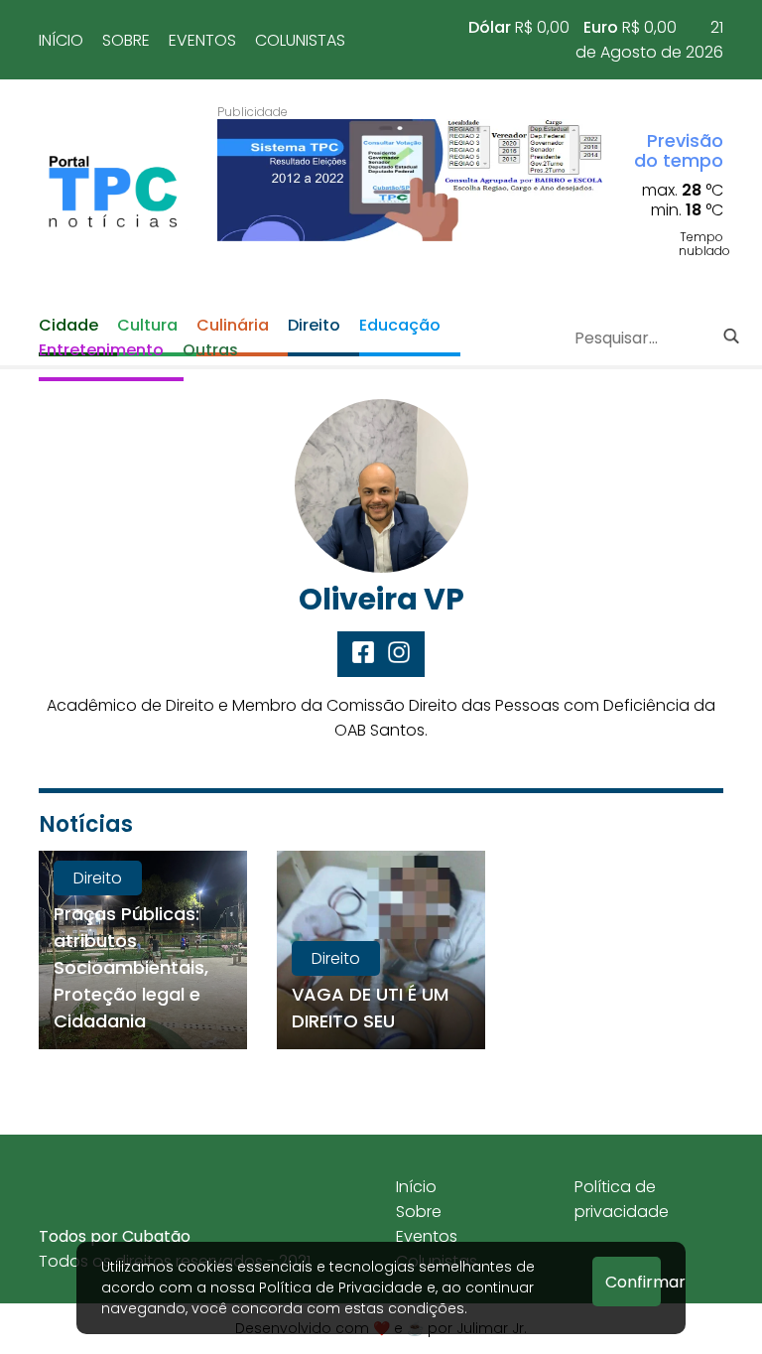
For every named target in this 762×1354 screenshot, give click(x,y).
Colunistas (300, 40)
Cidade (68, 325)
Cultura (147, 325)
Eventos (202, 40)
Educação (400, 325)
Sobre (126, 40)
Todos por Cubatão (114, 1236)
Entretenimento (101, 349)
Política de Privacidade (341, 1287)
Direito (314, 325)
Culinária (232, 325)
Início (61, 40)
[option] (410, 180)
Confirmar (633, 1282)
